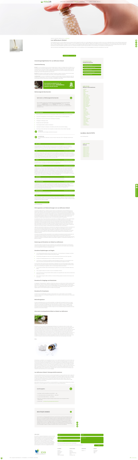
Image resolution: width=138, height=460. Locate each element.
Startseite (58, 450)
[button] (99, 1)
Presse (71, 453)
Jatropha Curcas (85, 91)
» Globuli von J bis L (86, 152)
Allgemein (95, 451)
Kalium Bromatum (86, 101)
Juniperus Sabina (86, 96)
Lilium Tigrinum (85, 119)
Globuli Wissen (63, 1)
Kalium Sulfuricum (86, 106)
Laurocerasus (85, 115)
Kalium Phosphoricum (86, 105)
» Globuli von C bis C (86, 149)
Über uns (91, 1)
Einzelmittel (76, 1)
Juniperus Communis (86, 95)
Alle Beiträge (95, 450)
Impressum (71, 451)
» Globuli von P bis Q (86, 154)
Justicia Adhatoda (86, 97)
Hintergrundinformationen (88, 74)
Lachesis (84, 110)
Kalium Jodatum (85, 104)
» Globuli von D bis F (86, 150)
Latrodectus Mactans (86, 114)
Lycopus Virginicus (86, 124)
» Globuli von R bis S (86, 155)
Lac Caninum (85, 109)
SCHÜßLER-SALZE (82, 1)
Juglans (84, 93)
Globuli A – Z (83, 450)
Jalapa (84, 90)
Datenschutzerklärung (73, 452)
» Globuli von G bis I (86, 151)
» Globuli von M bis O (86, 153)
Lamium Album (85, 111)
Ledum (84, 116)
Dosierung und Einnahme (88, 69)
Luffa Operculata (86, 121)
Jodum (84, 92)
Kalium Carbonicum (86, 102)
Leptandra (85, 117)
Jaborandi (84, 89)
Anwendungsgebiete (70, 1)
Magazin (94, 1)
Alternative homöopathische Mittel (89, 72)
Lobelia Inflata (85, 120)
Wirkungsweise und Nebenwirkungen (89, 67)
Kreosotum (85, 108)
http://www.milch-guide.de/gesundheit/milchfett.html (50, 401)
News (98, 1)
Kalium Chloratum (86, 103)
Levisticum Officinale (86, 118)
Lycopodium (85, 123)
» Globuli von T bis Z (86, 156)
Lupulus (84, 122)
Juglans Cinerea (85, 94)
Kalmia (84, 107)
